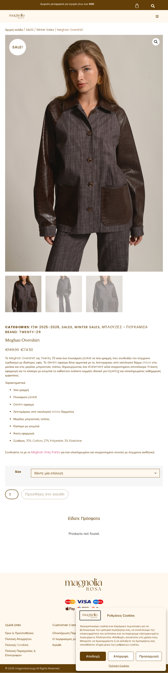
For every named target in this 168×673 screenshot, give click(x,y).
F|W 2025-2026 (45, 327)
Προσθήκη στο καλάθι (45, 494)
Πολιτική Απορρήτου (18, 639)
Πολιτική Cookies (119, 665)
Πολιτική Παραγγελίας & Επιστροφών (20, 653)
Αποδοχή (93, 656)
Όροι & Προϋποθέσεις (19, 633)
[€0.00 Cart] (136, 5)
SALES (30, 30)
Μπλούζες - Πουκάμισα (125, 327)
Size (18, 471)
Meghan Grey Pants (45, 452)
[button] (153, 6)
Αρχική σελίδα (14, 30)
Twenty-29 (30, 332)
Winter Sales (45, 30)
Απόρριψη (121, 656)
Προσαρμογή (149, 656)
